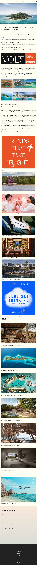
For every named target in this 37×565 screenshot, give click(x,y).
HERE (26, 131)
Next (34, 490)
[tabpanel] (18, 490)
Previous (2, 490)
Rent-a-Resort (3, 39)
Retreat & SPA (7, 69)
